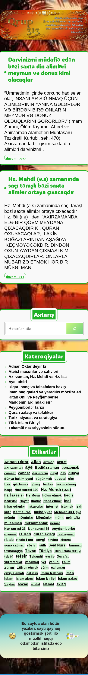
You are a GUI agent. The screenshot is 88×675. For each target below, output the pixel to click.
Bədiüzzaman (47, 468)
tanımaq (75, 545)
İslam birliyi (46, 578)
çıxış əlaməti (14, 573)
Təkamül (36, 556)
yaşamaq (32, 562)
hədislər (10, 501)
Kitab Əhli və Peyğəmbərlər (33, 397)
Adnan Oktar (16, 462)
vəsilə (49, 556)
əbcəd (23, 584)
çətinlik (32, 573)
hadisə (48, 484)
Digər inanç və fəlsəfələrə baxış (37, 387)
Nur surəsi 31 (15, 528)
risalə (9, 540)
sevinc (53, 540)
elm (71, 478)
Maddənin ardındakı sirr (30, 402)
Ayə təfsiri (18, 382)
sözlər (32, 545)
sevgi (40, 540)
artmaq (48, 462)
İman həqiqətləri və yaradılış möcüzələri (45, 392)
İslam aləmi (25, 578)
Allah (36, 462)
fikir (7, 484)
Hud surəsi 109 (26, 490)
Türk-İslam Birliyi (24, 423)
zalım (66, 562)
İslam (8, 578)
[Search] (74, 328)
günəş (36, 484)
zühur (9, 567)
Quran (25, 534)
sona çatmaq (14, 545)
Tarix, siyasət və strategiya (33, 418)
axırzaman (13, 467)
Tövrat (30, 551)
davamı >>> (16, 158)
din (63, 473)
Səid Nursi (57, 545)
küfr (7, 512)
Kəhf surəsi (22, 512)
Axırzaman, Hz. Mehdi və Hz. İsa (38, 377)
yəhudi (54, 562)
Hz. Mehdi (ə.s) (56, 489)
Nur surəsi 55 (38, 528)
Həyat (24, 501)
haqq (8, 490)
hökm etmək (52, 495)
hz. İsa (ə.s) (14, 495)
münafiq (73, 517)
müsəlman (13, 523)
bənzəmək (70, 467)
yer (44, 562)
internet (52, 506)
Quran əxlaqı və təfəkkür (31, 412)
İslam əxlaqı (68, 578)
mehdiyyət (43, 512)
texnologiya (13, 551)
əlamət (48, 584)
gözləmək (20, 484)
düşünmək (43, 478)
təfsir (21, 556)
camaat (10, 473)
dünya (73, 473)
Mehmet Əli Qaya (67, 512)
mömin (9, 517)
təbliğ (8, 556)
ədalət (35, 584)
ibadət (36, 501)
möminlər (26, 517)
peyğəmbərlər (63, 528)
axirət (62, 462)
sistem (65, 540)
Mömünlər (44, 517)
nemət (55, 523)
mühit (59, 517)
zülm (44, 567)
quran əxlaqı (44, 534)
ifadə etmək (52, 501)
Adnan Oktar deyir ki (27, 366)
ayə (29, 467)
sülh (42, 545)
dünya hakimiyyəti (18, 478)
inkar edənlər (14, 506)
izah (79, 506)
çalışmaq (58, 567)
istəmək (67, 506)
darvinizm (40, 473)
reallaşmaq (66, 534)
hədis (69, 495)
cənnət (24, 473)
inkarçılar (36, 506)
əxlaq (61, 584)
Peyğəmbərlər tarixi (26, 407)
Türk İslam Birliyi (67, 551)
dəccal (60, 478)
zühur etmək (27, 567)
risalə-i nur (25, 540)
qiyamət (10, 534)
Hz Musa (33, 495)
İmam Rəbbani (52, 573)
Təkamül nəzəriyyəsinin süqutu (37, 428)
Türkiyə (45, 551)
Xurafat (63, 556)
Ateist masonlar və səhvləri (33, 371)
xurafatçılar (13, 562)
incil (67, 501)
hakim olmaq (66, 484)
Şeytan (9, 584)
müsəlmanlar (36, 523)
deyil (54, 473)
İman (70, 573)
